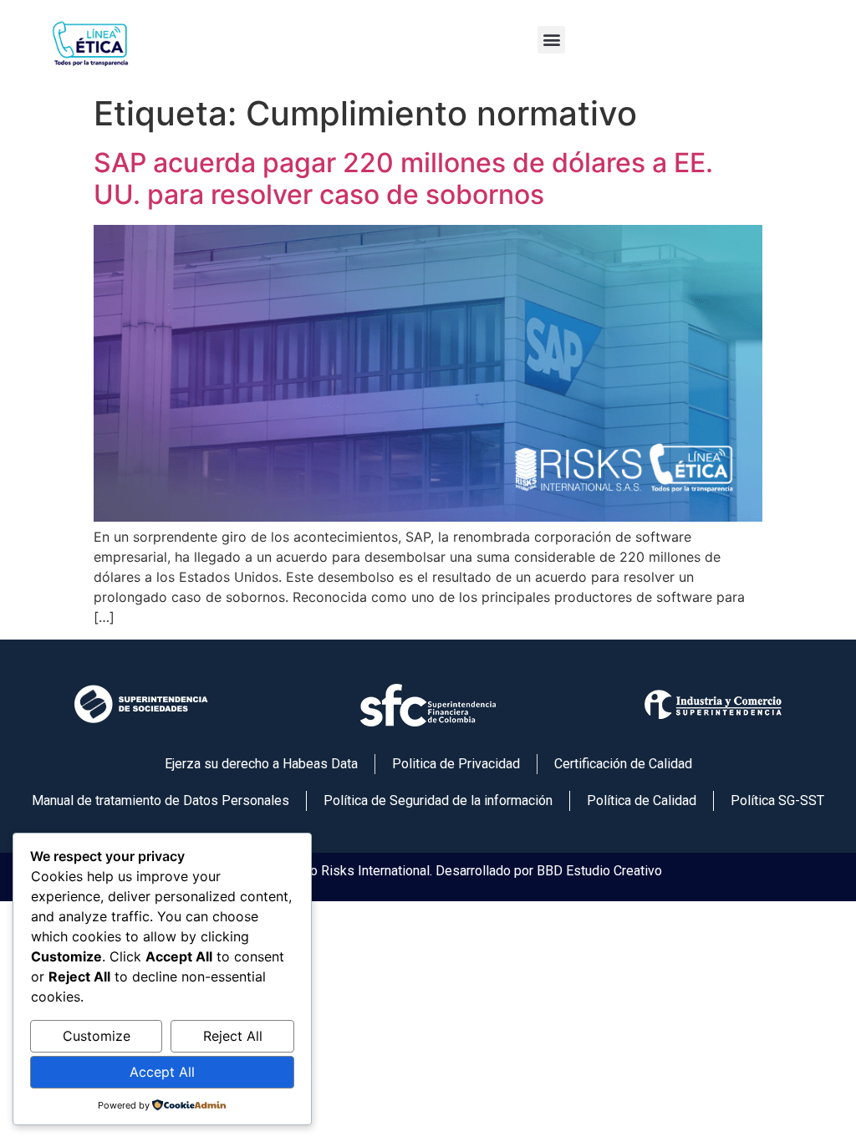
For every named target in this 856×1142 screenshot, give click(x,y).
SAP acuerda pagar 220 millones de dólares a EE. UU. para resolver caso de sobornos (403, 178)
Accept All (162, 1071)
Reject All (232, 1035)
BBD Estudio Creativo (599, 871)
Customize (96, 1035)
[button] (551, 40)
